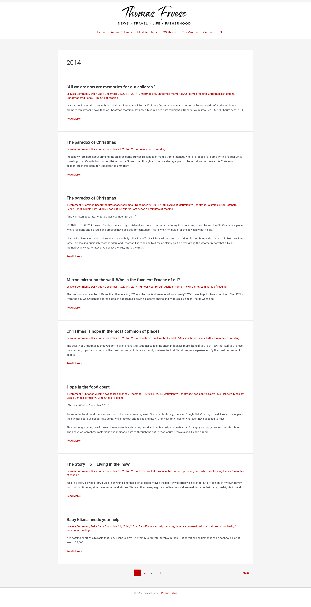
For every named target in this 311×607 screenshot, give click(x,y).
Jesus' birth (204, 338)
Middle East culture (110, 209)
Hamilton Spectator (95, 204)
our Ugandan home (170, 286)
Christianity (186, 204)
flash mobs (159, 338)
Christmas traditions (79, 97)
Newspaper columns (120, 204)
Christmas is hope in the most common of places (113, 331)
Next (248, 572)
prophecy (188, 471)
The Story (212, 471)
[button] (156, 32)
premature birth (223, 526)
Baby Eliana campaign (152, 526)
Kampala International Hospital (194, 526)
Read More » (74, 119)
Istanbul (231, 204)
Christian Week (92, 393)
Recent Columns (121, 32)
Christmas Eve (147, 93)
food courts (199, 393)
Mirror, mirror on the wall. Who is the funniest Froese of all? (123, 279)
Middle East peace (134, 209)
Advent (173, 204)
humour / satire (148, 286)
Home (101, 32)
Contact (208, 32)
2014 (134, 93)
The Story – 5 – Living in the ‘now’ (98, 464)
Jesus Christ (74, 209)
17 (159, 572)
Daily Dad (96, 93)
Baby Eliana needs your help (93, 519)
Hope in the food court (88, 387)
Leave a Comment (78, 93)
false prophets (147, 471)
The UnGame (191, 286)
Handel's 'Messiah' (178, 338)
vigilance (224, 471)
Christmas (200, 204)
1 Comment (74, 204)
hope (193, 338)
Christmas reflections (221, 93)
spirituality (89, 397)
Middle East (90, 209)
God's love (214, 393)
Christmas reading (195, 93)
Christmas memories (170, 93)
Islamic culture (216, 204)
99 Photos (170, 32)
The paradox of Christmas (91, 142)
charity (170, 526)
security (200, 471)
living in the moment (170, 471)
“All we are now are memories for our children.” (111, 87)
